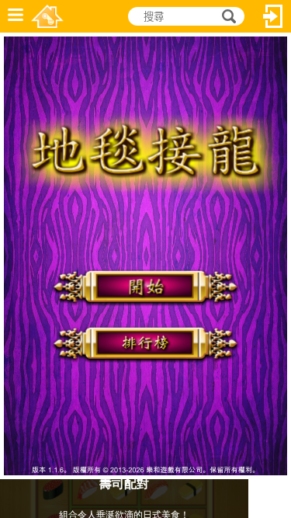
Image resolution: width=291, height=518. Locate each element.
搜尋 (226, 16)
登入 (273, 16)
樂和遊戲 (47, 16)
